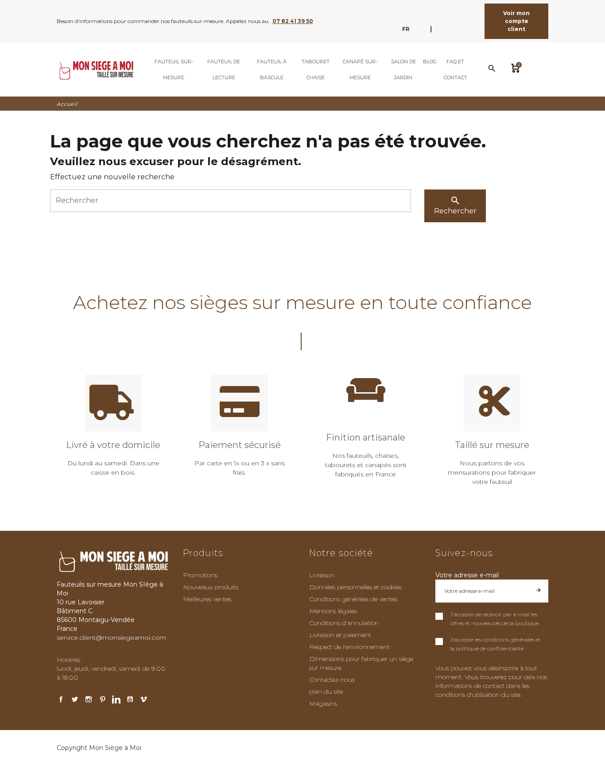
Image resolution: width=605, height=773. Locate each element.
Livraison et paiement (340, 635)
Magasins (323, 703)
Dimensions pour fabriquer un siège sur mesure (361, 663)
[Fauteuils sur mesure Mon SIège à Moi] (95, 69)
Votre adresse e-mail (467, 575)
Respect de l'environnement (349, 647)
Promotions (200, 575)
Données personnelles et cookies (355, 587)
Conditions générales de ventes (353, 599)
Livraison (321, 575)
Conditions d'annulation (344, 623)
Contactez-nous (332, 680)
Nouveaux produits (210, 587)
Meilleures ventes (207, 599)
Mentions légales (333, 611)
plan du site (326, 692)
